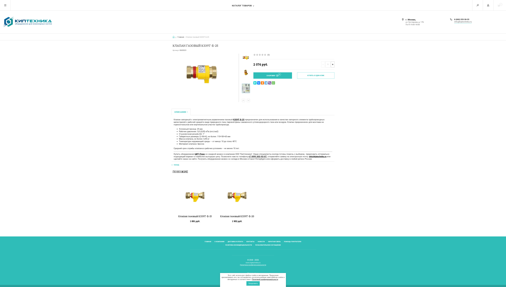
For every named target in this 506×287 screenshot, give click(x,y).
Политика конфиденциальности (238, 245)
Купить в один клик (315, 75)
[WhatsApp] (273, 82)
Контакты (250, 242)
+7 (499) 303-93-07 (258, 156)
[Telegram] (266, 82)
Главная (180, 37)
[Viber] (269, 82)
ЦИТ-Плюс (200, 154)
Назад (176, 165)
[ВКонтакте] (258, 82)
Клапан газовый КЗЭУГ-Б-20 (237, 216)
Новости (261, 242)
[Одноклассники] (262, 82)
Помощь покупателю (292, 242)
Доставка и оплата (235, 242)
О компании (219, 242)
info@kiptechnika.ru (463, 22)
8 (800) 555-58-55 (461, 19)
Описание (180, 112)
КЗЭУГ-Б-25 (238, 119)
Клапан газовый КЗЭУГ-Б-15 (195, 216)
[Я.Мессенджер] (255, 82)
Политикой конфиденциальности (265, 279)
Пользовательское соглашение (268, 245)
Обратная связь (274, 242)
